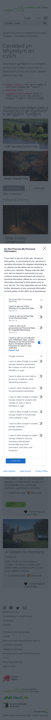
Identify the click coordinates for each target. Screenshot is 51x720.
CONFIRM (15, 461)
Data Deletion (9, 471)
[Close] (45, 249)
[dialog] (25, 360)
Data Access (25, 471)
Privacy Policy (41, 471)
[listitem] (25, 300)
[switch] (40, 307)
